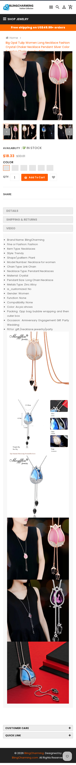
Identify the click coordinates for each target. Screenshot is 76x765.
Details (12, 211)
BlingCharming (34, 753)
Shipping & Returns (21, 220)
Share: (7, 194)
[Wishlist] (53, 177)
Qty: (6, 177)
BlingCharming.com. (25, 758)
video (10, 228)
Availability (11, 148)
